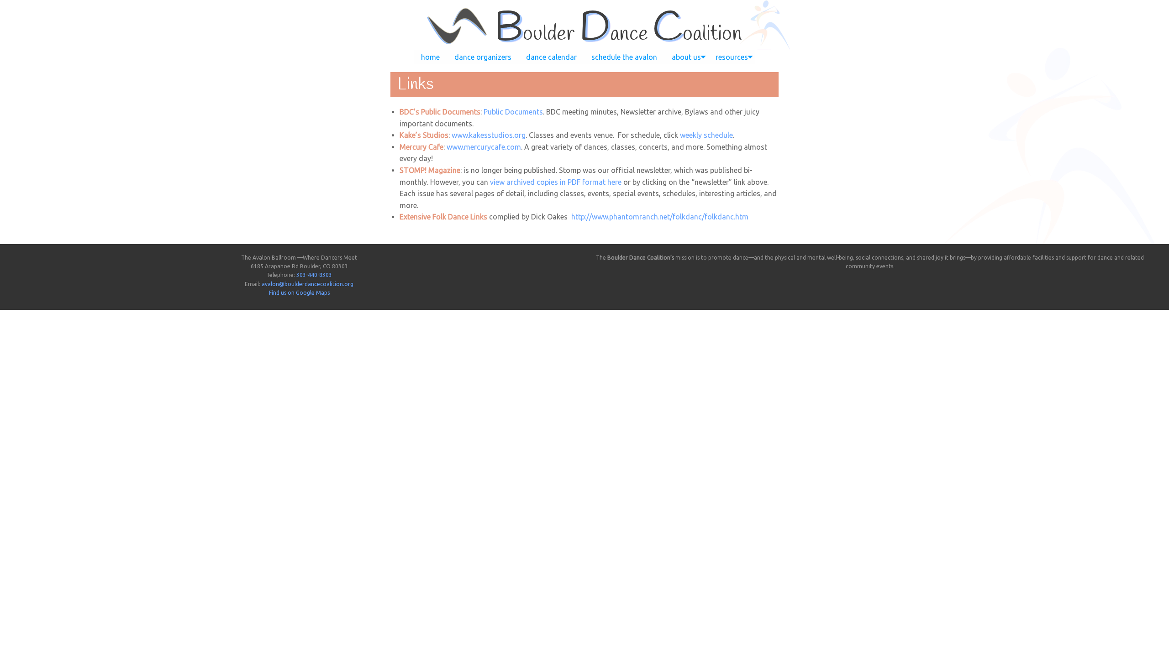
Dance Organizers (482, 57)
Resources (732, 57)
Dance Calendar (551, 57)
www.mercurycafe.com (484, 147)
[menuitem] (430, 57)
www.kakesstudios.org (489, 135)
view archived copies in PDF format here (555, 182)
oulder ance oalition (618, 34)
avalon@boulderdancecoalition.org (307, 284)
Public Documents (513, 112)
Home (430, 57)
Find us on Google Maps (299, 293)
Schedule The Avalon (624, 57)
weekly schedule (706, 135)
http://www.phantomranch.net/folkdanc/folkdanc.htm (659, 217)
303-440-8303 (314, 275)
